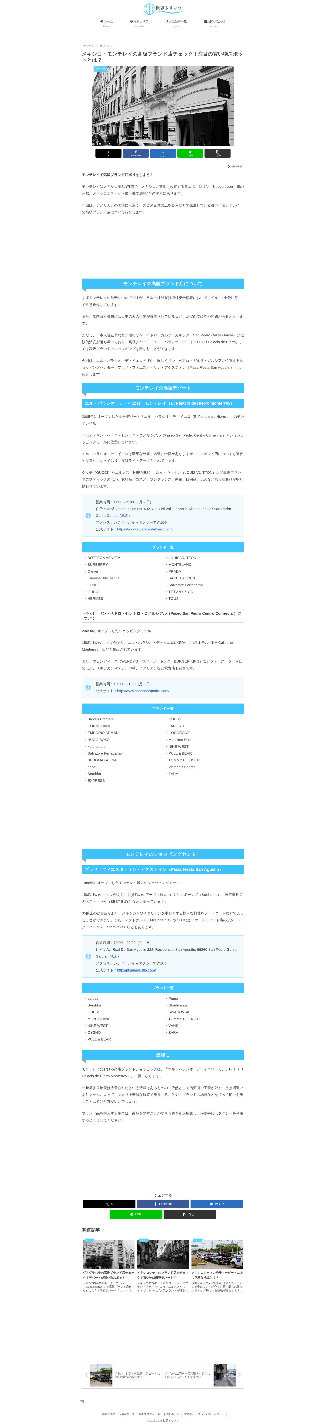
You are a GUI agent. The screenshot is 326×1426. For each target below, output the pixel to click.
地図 (124, 516)
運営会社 (189, 1414)
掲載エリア (108, 1414)
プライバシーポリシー (211, 1414)
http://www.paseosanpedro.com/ (143, 691)
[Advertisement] (163, 247)
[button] (218, 153)
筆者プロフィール (149, 1414)
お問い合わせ (172, 1414)
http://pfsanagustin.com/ (136, 970)
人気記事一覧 (127, 1414)
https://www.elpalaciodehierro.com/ (145, 529)
